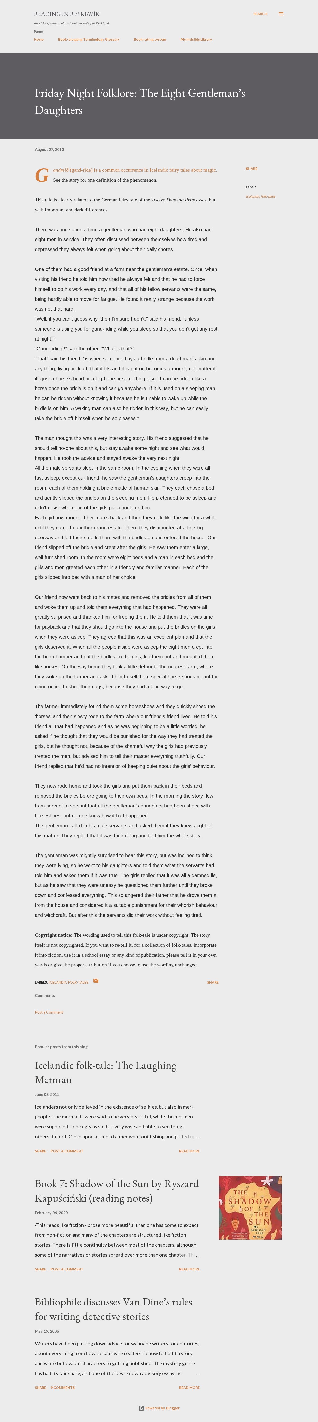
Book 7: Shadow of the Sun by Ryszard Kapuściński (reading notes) (117, 1190)
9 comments (63, 1387)
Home (39, 39)
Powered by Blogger (162, 1408)
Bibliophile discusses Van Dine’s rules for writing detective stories (113, 1308)
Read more (189, 1151)
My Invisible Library (196, 39)
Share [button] (251, 168)
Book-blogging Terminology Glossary (88, 39)
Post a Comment (49, 1012)
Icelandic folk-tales (260, 196)
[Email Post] (96, 982)
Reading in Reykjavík (67, 14)
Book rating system (150, 39)
